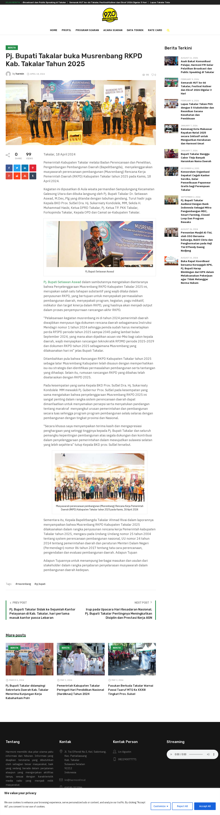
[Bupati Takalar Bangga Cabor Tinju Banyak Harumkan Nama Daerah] (171, 153)
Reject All (182, 806)
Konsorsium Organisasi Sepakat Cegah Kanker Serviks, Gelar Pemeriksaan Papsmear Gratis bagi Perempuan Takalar (196, 180)
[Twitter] (17, 168)
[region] (110, 801)
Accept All (205, 806)
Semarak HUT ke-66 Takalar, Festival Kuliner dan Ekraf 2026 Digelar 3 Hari (85, 2)
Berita (12, 47)
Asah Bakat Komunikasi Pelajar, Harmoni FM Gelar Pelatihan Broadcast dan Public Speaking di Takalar (197, 67)
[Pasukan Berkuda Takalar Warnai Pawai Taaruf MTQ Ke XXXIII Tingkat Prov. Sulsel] (132, 659)
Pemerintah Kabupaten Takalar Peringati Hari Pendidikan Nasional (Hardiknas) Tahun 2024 (80, 690)
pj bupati (40, 583)
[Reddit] (17, 175)
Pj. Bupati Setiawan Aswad (62, 282)
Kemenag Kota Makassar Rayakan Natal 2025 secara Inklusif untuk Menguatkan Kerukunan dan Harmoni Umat (196, 136)
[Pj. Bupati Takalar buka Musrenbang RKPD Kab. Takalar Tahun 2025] (81, 112)
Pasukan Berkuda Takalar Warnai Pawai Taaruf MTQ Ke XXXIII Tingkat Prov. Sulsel (130, 690)
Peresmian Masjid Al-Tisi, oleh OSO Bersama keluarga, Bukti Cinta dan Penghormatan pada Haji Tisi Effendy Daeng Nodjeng (197, 241)
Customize (159, 806)
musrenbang (24, 583)
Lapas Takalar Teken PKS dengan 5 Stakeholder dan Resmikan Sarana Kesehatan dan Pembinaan (197, 111)
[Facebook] (9, 168)
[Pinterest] (32, 168)
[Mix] (24, 175)
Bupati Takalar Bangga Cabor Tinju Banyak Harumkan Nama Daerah (196, 157)
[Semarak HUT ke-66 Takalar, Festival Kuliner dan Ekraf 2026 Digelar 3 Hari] (171, 82)
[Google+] (9, 175)
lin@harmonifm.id (74, 780)
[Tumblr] (32, 175)
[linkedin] (24, 168)
